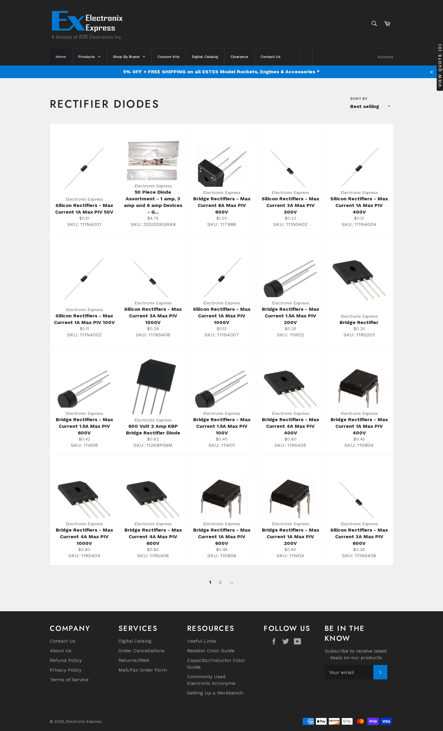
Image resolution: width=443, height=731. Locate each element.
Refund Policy (66, 660)
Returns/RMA (133, 660)
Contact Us (62, 641)
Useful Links (201, 641)
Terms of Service (69, 679)
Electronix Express (84, 721)
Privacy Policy (65, 670)
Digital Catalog (135, 641)
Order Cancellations (141, 650)
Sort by (358, 99)
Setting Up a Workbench (215, 693)
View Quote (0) (439, 65)
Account (385, 57)
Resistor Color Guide (210, 650)
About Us (60, 650)
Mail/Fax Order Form (142, 670)
